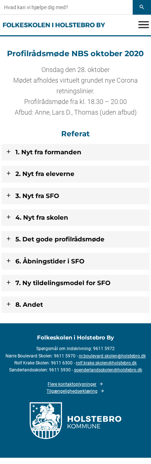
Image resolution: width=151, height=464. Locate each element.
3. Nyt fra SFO (37, 195)
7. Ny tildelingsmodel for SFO (62, 283)
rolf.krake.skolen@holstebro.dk (106, 363)
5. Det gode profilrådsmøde (59, 239)
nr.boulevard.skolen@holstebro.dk (112, 356)
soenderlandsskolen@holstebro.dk (108, 370)
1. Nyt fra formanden (48, 152)
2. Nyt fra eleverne (44, 173)
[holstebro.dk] (75, 420)
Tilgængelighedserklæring (72, 391)
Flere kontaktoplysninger (72, 384)
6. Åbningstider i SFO (49, 261)
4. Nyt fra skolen (41, 217)
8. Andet (29, 304)
